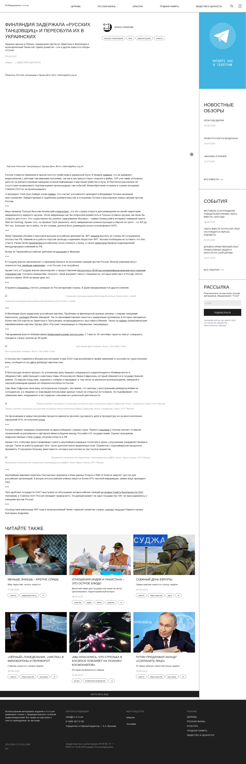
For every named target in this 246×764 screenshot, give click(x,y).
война (99, 602)
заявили (107, 174)
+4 (54, 677)
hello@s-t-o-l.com (74, 717)
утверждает (62, 211)
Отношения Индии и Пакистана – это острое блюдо (98, 581)
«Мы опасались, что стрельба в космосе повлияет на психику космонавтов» (97, 661)
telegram (130, 717)
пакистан (77, 602)
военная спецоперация (113, 38)
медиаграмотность (29, 595)
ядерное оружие (144, 38)
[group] (222, 128)
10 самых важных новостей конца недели (158, 666)
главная (8, 62)
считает (109, 509)
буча (130, 38)
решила (95, 236)
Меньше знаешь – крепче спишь (33, 579)
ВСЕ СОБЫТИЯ (212, 270)
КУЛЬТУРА (138, 6)
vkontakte (131, 724)
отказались (23, 287)
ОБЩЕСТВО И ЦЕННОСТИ (209, 6)
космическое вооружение (95, 681)
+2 (43, 595)
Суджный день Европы (154, 579)
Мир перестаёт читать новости (24, 584)
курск (170, 595)
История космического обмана (88, 670)
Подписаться (222, 313)
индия (89, 602)
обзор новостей (156, 595)
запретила (101, 243)
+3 (121, 602)
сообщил (24, 317)
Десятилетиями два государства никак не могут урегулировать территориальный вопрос (97, 590)
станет (37, 437)
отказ (41, 419)
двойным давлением (33, 265)
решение (105, 429)
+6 (178, 595)
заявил (52, 194)
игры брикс (172, 677)
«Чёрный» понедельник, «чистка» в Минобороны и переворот (36, 659)
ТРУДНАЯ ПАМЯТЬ (169, 6)
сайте (32, 362)
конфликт (111, 602)
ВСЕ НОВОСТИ (211, 179)
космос (77, 681)
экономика (43, 677)
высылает (62, 251)
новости (159, 38)
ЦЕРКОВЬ (76, 6)
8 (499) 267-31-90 (75, 721)
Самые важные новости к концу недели (157, 584)
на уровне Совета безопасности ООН (122, 492)
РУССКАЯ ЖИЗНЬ (107, 6)
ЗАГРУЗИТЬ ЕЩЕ (100, 694)
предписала (36, 243)
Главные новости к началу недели (25, 666)
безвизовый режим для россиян (65, 334)
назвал (123, 320)
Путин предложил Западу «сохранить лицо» (156, 659)
